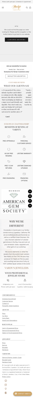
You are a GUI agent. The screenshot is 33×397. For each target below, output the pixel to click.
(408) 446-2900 (11, 1)
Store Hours (26, 369)
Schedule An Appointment (23, 1)
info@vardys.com (8, 284)
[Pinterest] (30, 201)
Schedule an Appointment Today (12, 369)
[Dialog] (8, 136)
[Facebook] (30, 191)
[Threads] (30, 206)
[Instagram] (30, 196)
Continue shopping (17, 40)
